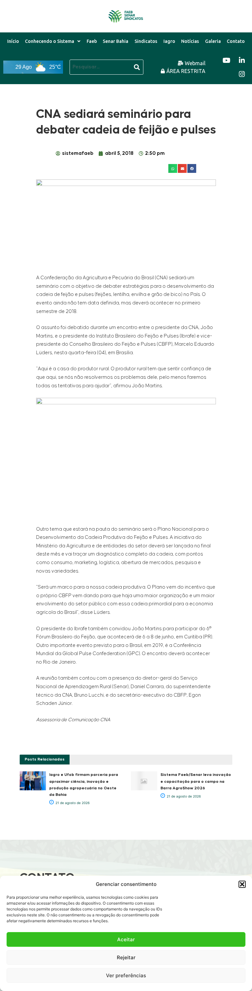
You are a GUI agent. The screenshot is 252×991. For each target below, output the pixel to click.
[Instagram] (242, 74)
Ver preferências (126, 975)
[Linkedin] (242, 60)
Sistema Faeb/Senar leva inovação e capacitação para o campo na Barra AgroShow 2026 (195, 781)
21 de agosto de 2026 (72, 803)
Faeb (92, 41)
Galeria (213, 41)
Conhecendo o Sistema (49, 41)
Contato (236, 41)
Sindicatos (146, 41)
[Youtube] (226, 60)
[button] (242, 884)
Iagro (169, 41)
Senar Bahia (115, 41)
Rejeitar (126, 957)
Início (13, 41)
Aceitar (126, 939)
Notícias (190, 41)
